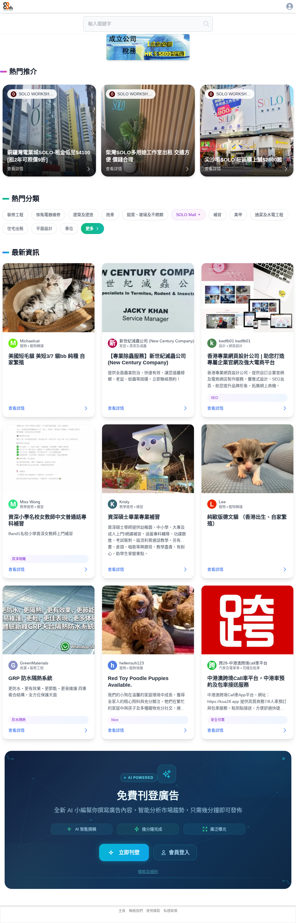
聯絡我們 (136, 911)
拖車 (110, 214)
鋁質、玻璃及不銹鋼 (145, 214)
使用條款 (153, 911)
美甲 (238, 214)
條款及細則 (148, 871)
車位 (69, 228)
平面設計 (44, 228)
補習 (217, 214)
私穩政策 (170, 911)
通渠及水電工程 (269, 214)
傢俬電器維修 (48, 214)
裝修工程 (15, 214)
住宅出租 (15, 228)
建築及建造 (83, 214)
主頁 (122, 911)
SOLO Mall (188, 214)
